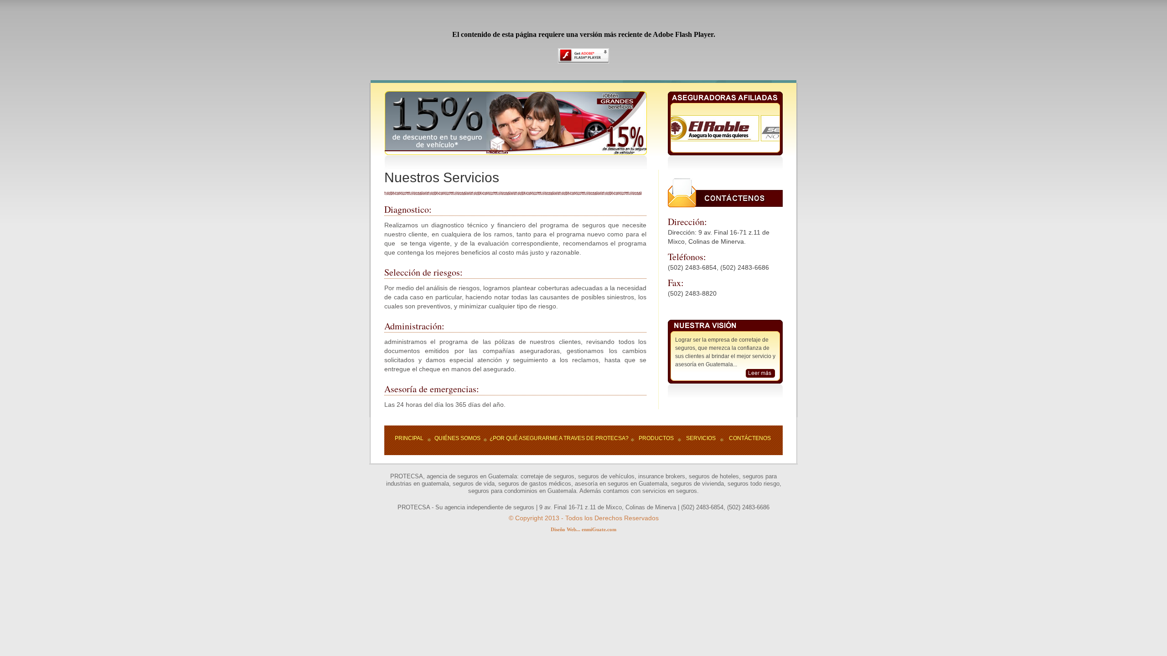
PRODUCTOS (656, 438)
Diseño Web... (565, 529)
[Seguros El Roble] (701, 119)
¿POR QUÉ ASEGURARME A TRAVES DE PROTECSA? (559, 438)
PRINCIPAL (409, 438)
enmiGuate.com (599, 529)
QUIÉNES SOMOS (457, 438)
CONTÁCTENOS (750, 438)
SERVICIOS (701, 438)
